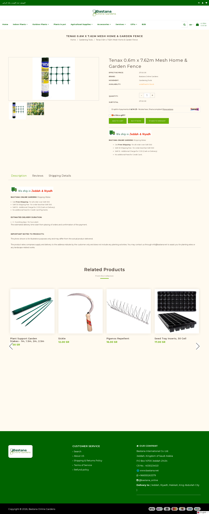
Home (73, 40)
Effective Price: (116, 73)
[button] (203, 512)
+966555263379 (147, 475)
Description (19, 175)
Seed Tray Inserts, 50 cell (170, 338)
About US (79, 456)
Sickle (62, 338)
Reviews (37, 175)
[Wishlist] (206, 3)
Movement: (114, 80)
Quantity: (113, 96)
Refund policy (81, 469)
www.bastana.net (149, 470)
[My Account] (203, 3)
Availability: (115, 84)
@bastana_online (148, 480)
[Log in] (199, 3)
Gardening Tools (86, 40)
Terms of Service (83, 465)
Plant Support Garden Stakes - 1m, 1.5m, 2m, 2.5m (27, 340)
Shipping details (60, 175)
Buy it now (136, 121)
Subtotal (113, 102)
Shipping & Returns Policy (88, 460)
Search (77, 451)
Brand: (112, 76)
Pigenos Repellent (117, 338)
